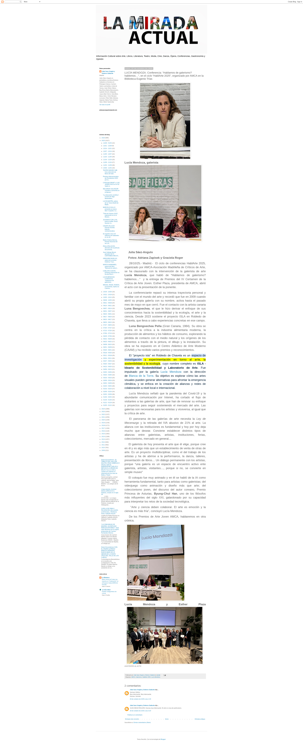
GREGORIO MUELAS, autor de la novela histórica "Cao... (110, 260)
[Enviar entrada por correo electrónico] (164, 675)
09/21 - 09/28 (107, 303)
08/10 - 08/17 (107, 319)
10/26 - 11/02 (107, 168)
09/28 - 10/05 (107, 300)
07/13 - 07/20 (107, 330)
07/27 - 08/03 (107, 325)
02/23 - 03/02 (107, 386)
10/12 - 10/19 (107, 294)
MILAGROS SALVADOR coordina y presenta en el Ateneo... (111, 190)
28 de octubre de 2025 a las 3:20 (140, 711)
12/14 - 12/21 (107, 148)
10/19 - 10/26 (107, 292)
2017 (103, 428)
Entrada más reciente (132, 719)
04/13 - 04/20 (107, 366)
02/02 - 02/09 (107, 394)
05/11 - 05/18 (107, 355)
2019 (103, 423)
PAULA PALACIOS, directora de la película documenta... (111, 247)
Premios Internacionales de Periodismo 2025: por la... (111, 178)
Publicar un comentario (134, 715)
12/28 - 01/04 (107, 143)
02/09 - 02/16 (107, 391)
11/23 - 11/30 (107, 157)
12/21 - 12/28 (107, 146)
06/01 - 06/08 (107, 347)
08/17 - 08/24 (107, 317)
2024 (103, 409)
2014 (103, 436)
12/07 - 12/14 (107, 151)
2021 (103, 417)
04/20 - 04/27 (107, 364)
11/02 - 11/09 (107, 165)
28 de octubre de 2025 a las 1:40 (140, 699)
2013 (103, 439)
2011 (103, 445)
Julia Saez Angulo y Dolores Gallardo (142, 690)
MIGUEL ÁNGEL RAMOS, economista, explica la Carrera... (111, 286)
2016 (103, 431)
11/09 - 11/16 (107, 162)
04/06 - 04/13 (107, 369)
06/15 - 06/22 (107, 341)
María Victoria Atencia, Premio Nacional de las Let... (110, 241)
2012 (103, 442)
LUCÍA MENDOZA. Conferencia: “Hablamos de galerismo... (109, 279)
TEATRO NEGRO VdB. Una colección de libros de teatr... (110, 172)
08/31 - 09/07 (107, 311)
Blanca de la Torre (141, 375)
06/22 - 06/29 (107, 339)
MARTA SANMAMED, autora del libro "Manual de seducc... (110, 266)
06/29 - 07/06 (107, 336)
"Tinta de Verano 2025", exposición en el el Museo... (110, 215)
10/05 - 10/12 (107, 297)
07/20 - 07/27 (107, 328)
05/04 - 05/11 (107, 358)
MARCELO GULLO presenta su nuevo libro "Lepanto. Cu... (110, 209)
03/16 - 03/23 (107, 378)
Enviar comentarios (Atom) (142, 722)
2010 (103, 447)
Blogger (163, 739)
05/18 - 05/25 (107, 353)
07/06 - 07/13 (107, 333)
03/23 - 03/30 (107, 375)
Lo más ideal (106, 590)
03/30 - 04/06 (107, 372)
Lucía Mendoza (171, 371)
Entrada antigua (200, 719)
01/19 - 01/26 (107, 400)
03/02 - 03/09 (107, 383)
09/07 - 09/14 (107, 308)
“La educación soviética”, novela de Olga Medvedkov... (111, 196)
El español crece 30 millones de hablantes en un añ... (111, 235)
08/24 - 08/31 (107, 314)
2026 (103, 138)
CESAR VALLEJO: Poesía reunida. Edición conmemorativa (109, 228)
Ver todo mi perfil (104, 104)
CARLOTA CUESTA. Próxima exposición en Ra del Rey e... (111, 272)
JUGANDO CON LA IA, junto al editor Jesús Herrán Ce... (110, 221)
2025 (103, 140)
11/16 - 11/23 (107, 159)
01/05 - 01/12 (107, 405)
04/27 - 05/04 (107, 361)
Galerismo (139, 677)
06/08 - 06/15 (107, 344)
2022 (103, 414)
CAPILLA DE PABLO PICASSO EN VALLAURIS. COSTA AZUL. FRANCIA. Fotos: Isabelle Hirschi (109, 511)
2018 (103, 425)
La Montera (105, 577)
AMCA (133, 677)
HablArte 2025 (146, 677)
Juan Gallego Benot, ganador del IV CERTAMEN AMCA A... (111, 254)
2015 (103, 434)
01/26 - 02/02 (107, 397)
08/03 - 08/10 (107, 322)
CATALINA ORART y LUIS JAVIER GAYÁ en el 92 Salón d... (111, 184)
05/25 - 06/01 (107, 350)
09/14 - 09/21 (107, 305)
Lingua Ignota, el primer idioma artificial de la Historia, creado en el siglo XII (109, 491)
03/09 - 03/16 (107, 380)
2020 (103, 420)
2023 (103, 411)
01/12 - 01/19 (107, 402)
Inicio (167, 719)
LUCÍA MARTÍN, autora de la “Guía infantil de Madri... (110, 202)
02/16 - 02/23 (107, 389)
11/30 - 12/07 (107, 154)
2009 (103, 450)
